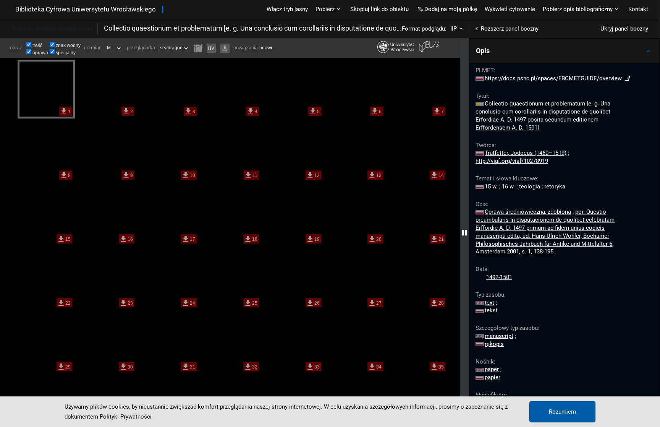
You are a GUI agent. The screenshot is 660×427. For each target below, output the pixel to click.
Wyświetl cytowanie (510, 9)
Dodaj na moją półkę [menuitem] (450, 9)
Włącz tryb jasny (287, 9)
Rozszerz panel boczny (510, 28)
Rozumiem (562, 411)
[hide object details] (464, 232)
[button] (564, 51)
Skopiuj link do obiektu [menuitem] (379, 9)
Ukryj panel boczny (624, 28)
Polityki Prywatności (126, 416)
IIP (453, 28)
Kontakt (638, 9)
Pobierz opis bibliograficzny (578, 9)
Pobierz (325, 9)
